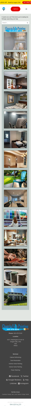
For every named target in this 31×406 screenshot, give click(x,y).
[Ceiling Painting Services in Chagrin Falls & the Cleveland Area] (15, 159)
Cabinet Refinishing (15, 357)
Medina (19, 394)
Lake (13, 394)
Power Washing (15, 370)
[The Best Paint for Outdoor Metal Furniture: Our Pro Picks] (15, 178)
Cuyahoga (4, 394)
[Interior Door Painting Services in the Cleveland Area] (15, 80)
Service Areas (15, 392)
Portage (23, 394)
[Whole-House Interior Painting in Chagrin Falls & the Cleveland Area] (15, 60)
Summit (27, 394)
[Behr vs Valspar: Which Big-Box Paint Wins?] (15, 218)
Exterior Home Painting (15, 363)
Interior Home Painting (15, 367)
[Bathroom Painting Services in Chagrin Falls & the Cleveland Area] (15, 139)
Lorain (15, 394)
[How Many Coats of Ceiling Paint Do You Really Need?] (15, 198)
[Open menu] (27, 9)
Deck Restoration (15, 360)
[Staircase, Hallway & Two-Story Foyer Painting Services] (15, 41)
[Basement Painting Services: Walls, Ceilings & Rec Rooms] (15, 119)
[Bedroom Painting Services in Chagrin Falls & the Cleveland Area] (15, 100)
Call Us (15, 9)
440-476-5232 (17, 333)
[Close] (30, 1)
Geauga (9, 394)
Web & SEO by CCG (15, 404)
